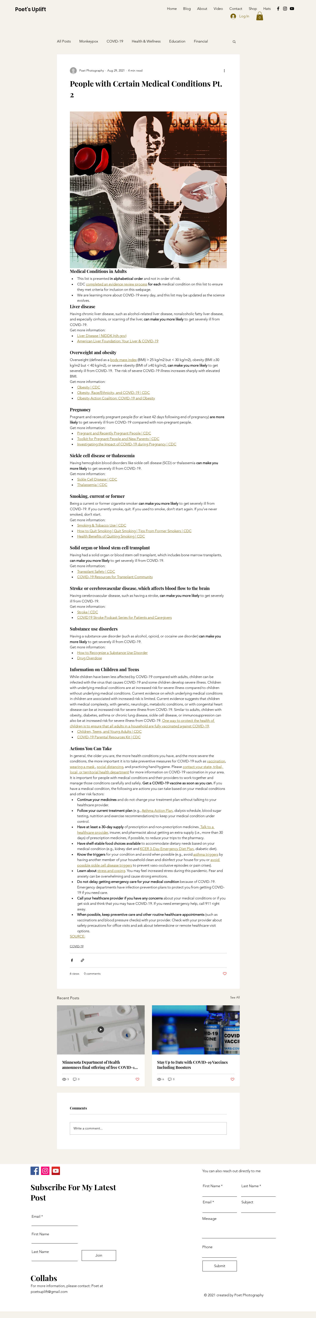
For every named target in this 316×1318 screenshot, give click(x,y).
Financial (201, 41)
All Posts (64, 41)
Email (36, 1216)
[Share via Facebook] (72, 960)
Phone (207, 1247)
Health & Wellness (146, 41)
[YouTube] (292, 8)
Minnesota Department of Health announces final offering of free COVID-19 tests (99, 1065)
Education (177, 41)
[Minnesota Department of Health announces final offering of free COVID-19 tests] (101, 1030)
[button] (259, 16)
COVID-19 (115, 41)
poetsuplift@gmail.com (49, 1291)
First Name (40, 1234)
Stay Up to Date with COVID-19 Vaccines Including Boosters (192, 1065)
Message (209, 1218)
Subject (247, 1202)
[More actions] (224, 70)
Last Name (40, 1252)
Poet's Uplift (30, 9)
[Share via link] (82, 960)
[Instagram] (285, 8)
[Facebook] (278, 8)
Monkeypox (88, 41)
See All (235, 997)
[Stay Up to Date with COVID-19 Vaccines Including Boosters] (196, 1030)
